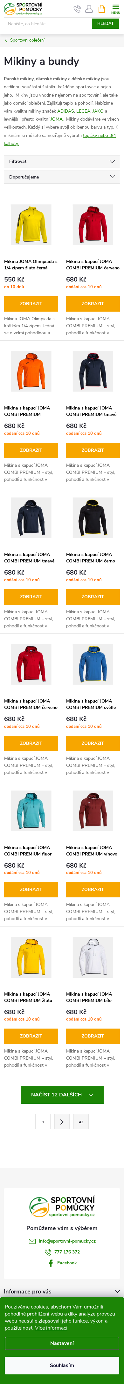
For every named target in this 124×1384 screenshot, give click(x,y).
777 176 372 (67, 1252)
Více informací (51, 1328)
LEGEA (83, 111)
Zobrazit (31, 304)
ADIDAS (65, 111)
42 (81, 1122)
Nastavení (62, 1343)
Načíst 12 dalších (57, 1094)
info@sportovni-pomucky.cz (67, 1241)
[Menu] (115, 8)
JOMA (57, 119)
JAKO (98, 111)
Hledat (105, 24)
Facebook (67, 1263)
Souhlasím (62, 1365)
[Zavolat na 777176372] (77, 9)
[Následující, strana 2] (62, 1121)
